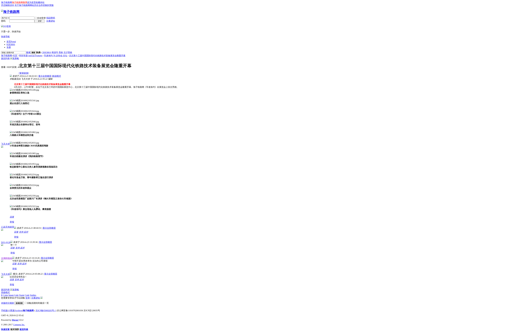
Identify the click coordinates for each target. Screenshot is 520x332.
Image (11, 295)
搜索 (28, 52)
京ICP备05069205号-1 (45, 310)
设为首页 (31, 2)
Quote (21, 295)
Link (16, 295)
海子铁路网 (6, 2)
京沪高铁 (68, 52)
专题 (8, 47)
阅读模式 (56, 76)
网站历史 (34, 5)
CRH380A (46, 52)
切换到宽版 (48, 5)
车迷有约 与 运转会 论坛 (55, 55)
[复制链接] (24, 73)
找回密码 (50, 18)
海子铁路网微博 (19, 2)
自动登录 (41, 18)
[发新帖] (14, 58)
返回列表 (5, 58)
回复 (12, 217)
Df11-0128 (5, 242)
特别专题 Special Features (30, 55)
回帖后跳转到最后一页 (38, 303)
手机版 (4, 310)
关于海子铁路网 (22, 5)
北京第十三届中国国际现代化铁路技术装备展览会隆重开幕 (97, 55)
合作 (40, 5)
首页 (11, 41)
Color (5, 295)
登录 (27, 298)
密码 (3, 21)
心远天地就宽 (7, 227)
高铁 (61, 52)
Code (27, 295)
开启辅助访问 (7, 5)
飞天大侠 (5, 144)
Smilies (33, 295)
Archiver (18, 310)
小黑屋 (11, 310)
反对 (26, 232)
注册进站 (50, 21)
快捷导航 (5, 36)
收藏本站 (40, 2)
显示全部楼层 (44, 76)
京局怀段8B (6, 258)
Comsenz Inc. (19, 324)
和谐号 (55, 52)
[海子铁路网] (10, 11)
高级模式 (5, 292)
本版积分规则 (7, 303)
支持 (21, 232)
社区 (10, 44)
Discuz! (15, 320)
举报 (12, 222)
